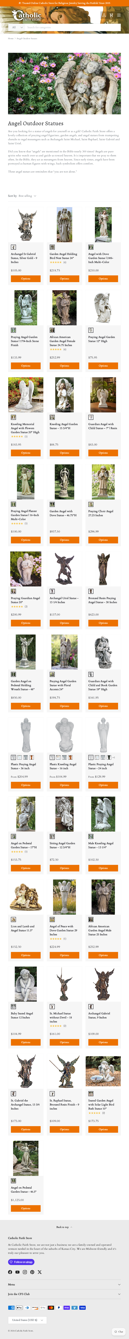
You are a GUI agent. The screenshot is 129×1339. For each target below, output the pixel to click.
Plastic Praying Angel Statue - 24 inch (101, 766)
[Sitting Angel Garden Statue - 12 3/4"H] (64, 814)
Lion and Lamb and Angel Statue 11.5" (22, 928)
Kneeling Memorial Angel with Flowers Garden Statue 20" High (25, 428)
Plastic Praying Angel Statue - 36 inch (23, 766)
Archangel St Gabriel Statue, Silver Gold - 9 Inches (24, 258)
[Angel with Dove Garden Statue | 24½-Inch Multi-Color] (103, 224)
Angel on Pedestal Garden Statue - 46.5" (24, 1190)
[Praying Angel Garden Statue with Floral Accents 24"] (64, 652)
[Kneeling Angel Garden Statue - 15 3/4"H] (64, 394)
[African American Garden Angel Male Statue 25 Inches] (103, 897)
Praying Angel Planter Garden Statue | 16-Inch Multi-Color (25, 515)
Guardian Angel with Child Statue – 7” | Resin (102, 426)
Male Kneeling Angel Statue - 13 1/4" (100, 845)
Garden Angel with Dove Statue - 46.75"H (63, 513)
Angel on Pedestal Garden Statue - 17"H (24, 845)
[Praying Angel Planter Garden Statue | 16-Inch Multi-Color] (25, 482)
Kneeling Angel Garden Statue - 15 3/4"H (64, 426)
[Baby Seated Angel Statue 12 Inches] (25, 984)
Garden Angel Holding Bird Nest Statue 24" (63, 256)
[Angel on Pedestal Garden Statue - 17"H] (25, 814)
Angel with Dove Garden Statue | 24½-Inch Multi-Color (100, 258)
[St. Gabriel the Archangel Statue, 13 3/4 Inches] (25, 1071)
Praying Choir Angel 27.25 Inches (100, 513)
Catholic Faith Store (24, 1330)
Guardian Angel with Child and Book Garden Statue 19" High (102, 685)
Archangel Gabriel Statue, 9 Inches (99, 1015)
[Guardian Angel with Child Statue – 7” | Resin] (103, 394)
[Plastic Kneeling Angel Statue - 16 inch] (64, 735)
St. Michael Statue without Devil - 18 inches (61, 1017)
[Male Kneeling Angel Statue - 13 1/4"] (103, 814)
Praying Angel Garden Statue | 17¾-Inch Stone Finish (25, 341)
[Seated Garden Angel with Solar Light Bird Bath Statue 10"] (103, 1071)
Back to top (62, 1227)
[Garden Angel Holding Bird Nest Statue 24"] (64, 224)
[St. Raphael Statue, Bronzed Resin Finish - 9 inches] (64, 1071)
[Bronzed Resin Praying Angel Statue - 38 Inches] (103, 569)
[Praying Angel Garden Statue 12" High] (103, 307)
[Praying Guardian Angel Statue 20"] (25, 569)
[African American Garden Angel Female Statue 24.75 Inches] (64, 307)
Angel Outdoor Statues (27, 38)
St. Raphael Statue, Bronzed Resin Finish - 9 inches (64, 1105)
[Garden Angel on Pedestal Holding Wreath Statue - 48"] (25, 652)
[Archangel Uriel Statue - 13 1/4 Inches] (64, 569)
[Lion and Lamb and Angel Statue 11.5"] (25, 897)
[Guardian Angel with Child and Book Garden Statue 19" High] (103, 652)
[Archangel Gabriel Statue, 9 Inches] (103, 984)
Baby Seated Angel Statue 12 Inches (22, 1015)
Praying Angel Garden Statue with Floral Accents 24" (63, 685)
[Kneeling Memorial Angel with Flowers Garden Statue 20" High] (25, 394)
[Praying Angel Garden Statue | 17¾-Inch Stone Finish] (25, 307)
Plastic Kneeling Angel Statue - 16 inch (63, 766)
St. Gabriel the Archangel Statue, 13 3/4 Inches (25, 1105)
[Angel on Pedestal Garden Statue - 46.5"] (25, 1158)
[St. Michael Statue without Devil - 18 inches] (64, 984)
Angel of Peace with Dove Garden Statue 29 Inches (63, 930)
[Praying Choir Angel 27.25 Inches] (103, 482)
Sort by (12, 196)
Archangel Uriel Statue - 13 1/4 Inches (64, 600)
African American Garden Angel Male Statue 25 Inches (99, 930)
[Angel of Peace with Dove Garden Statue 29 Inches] (64, 897)
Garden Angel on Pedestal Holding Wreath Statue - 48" (23, 685)
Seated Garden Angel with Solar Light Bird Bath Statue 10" (101, 1105)
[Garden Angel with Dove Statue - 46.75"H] (64, 482)
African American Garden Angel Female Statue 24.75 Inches (62, 341)
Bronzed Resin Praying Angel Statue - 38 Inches (102, 600)
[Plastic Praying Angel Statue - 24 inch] (103, 735)
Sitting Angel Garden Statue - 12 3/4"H (62, 845)
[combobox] (64, 27)
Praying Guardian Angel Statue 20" (25, 600)
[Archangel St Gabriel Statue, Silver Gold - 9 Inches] (25, 224)
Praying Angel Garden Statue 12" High (101, 339)
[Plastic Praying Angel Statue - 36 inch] (25, 735)
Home (10, 38)
